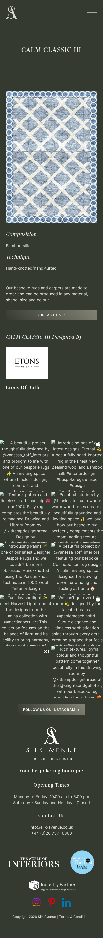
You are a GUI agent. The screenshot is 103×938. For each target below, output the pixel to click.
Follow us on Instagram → (51, 710)
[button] (92, 12)
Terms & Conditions (74, 917)
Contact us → (51, 315)
